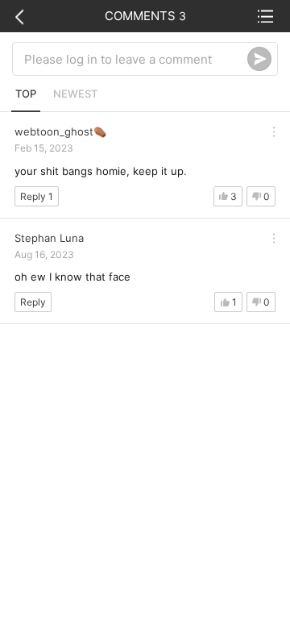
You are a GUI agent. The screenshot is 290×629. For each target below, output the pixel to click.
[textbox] (135, 59)
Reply (33, 302)
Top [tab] (25, 93)
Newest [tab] (75, 93)
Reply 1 (36, 196)
